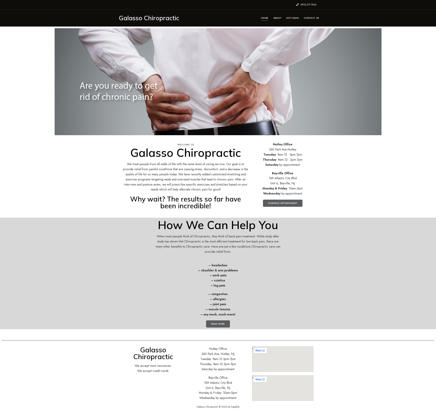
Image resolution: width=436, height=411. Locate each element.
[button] (282, 203)
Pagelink (235, 406)
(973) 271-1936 (308, 4)
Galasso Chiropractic (149, 18)
